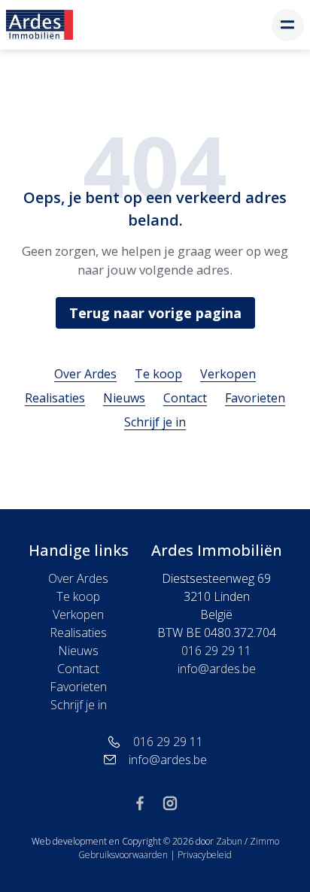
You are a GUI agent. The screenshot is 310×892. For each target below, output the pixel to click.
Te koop (158, 374)
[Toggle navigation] (288, 25)
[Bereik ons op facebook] (146, 801)
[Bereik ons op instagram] (170, 801)
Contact (185, 398)
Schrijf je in (155, 422)
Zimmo (264, 841)
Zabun (229, 841)
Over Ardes (85, 374)
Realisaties (55, 398)
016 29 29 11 (216, 650)
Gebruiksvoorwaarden (124, 854)
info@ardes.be (217, 668)
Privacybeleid (205, 854)
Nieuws (124, 398)
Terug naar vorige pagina (155, 313)
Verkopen (228, 374)
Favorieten (255, 398)
